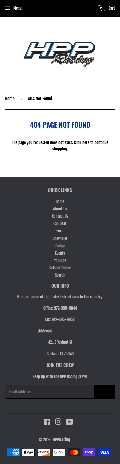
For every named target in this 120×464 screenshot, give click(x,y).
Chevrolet (60, 238)
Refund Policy (60, 267)
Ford (60, 230)
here (85, 142)
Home (10, 98)
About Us (60, 208)
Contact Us (60, 216)
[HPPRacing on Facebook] (47, 422)
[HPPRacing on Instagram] (58, 422)
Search (60, 275)
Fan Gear (60, 223)
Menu (17, 8)
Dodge (60, 245)
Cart (111, 8)
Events (60, 253)
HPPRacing (61, 439)
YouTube (60, 260)
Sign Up (105, 391)
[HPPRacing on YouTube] (69, 422)
